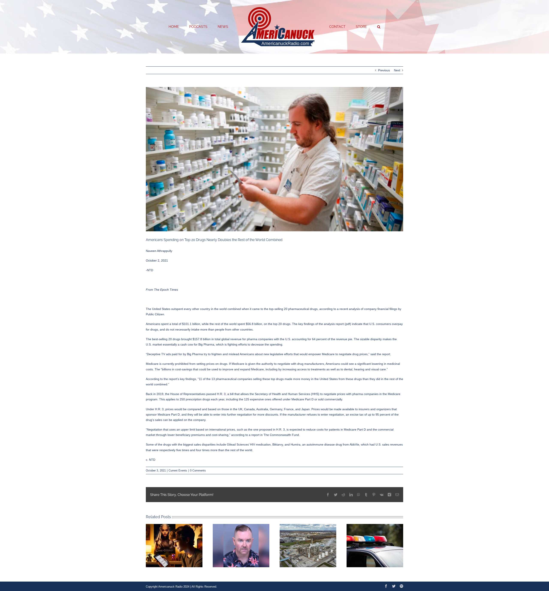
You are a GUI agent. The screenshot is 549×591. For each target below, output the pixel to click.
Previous (384, 70)
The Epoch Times (166, 289)
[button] (361, 27)
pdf (348, 324)
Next (397, 70)
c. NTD (150, 459)
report (255, 435)
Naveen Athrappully (159, 251)
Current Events (178, 470)
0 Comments (198, 470)
